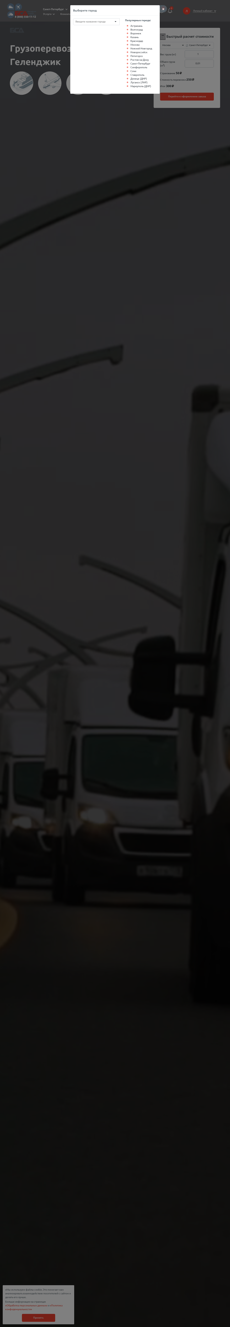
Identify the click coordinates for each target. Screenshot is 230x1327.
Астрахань (136, 25)
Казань (134, 37)
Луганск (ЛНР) (139, 82)
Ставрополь (137, 74)
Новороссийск (139, 52)
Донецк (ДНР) (138, 78)
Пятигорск (136, 55)
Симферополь (138, 67)
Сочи (133, 71)
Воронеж (135, 33)
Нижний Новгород (141, 48)
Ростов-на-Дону (139, 59)
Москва (134, 44)
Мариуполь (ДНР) (140, 86)
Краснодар (136, 40)
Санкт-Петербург (140, 63)
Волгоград (136, 29)
